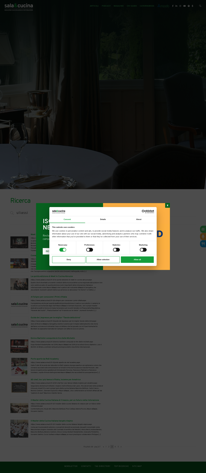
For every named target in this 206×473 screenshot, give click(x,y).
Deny (69, 260)
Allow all (137, 260)
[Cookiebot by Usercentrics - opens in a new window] (143, 211)
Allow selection (103, 260)
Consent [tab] (67, 219)
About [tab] (138, 219)
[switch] (89, 250)
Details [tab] (103, 219)
